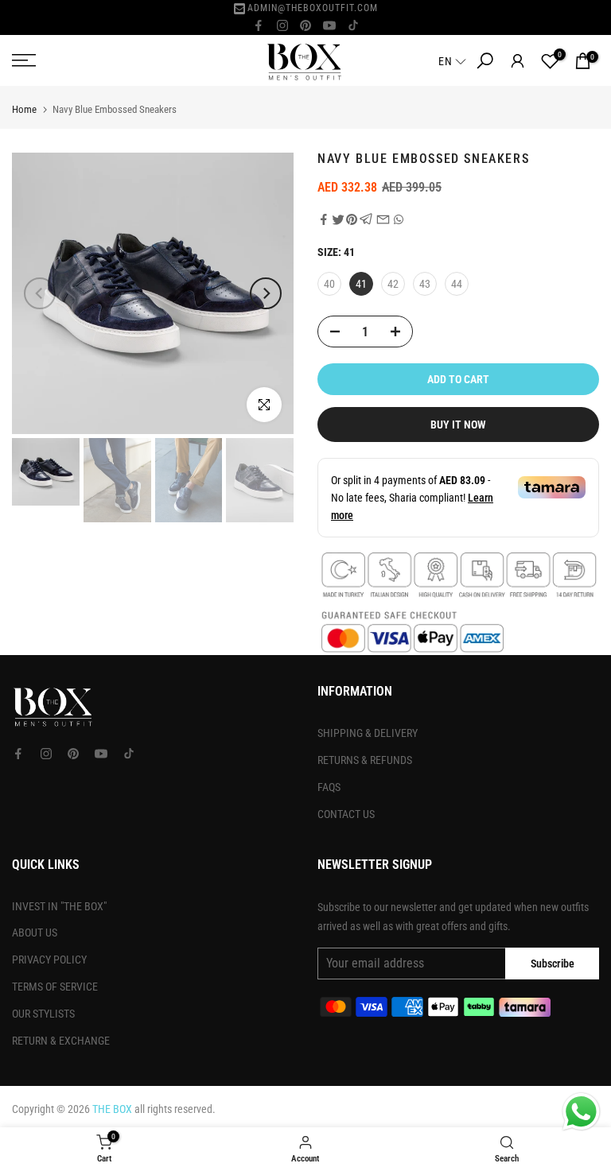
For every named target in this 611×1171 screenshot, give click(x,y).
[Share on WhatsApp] (398, 219)
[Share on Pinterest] (351, 219)
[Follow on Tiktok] (353, 25)
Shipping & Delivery (367, 733)
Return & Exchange (61, 1040)
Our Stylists (43, 1013)
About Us (34, 932)
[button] (453, 61)
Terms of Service (55, 986)
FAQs (329, 787)
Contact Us (346, 814)
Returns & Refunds (364, 760)
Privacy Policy (49, 959)
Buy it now (458, 424)
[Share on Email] (383, 219)
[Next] (266, 293)
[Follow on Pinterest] (305, 25)
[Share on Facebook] (323, 219)
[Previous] (40, 293)
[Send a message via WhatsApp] (581, 1112)
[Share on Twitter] (338, 219)
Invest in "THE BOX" (59, 906)
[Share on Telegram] (366, 219)
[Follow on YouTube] (329, 25)
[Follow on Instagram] (282, 25)
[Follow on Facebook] (258, 25)
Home (24, 109)
